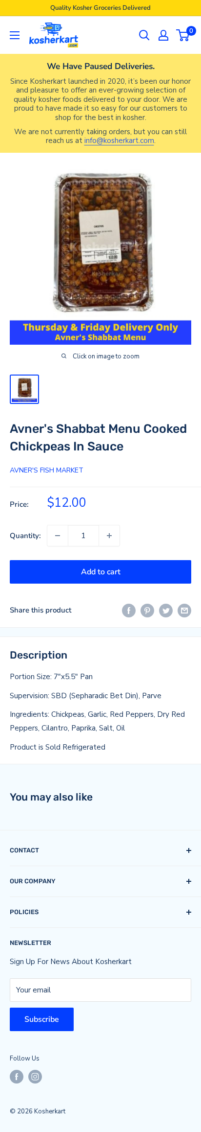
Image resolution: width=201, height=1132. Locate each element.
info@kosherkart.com (119, 140)
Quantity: (25, 536)
